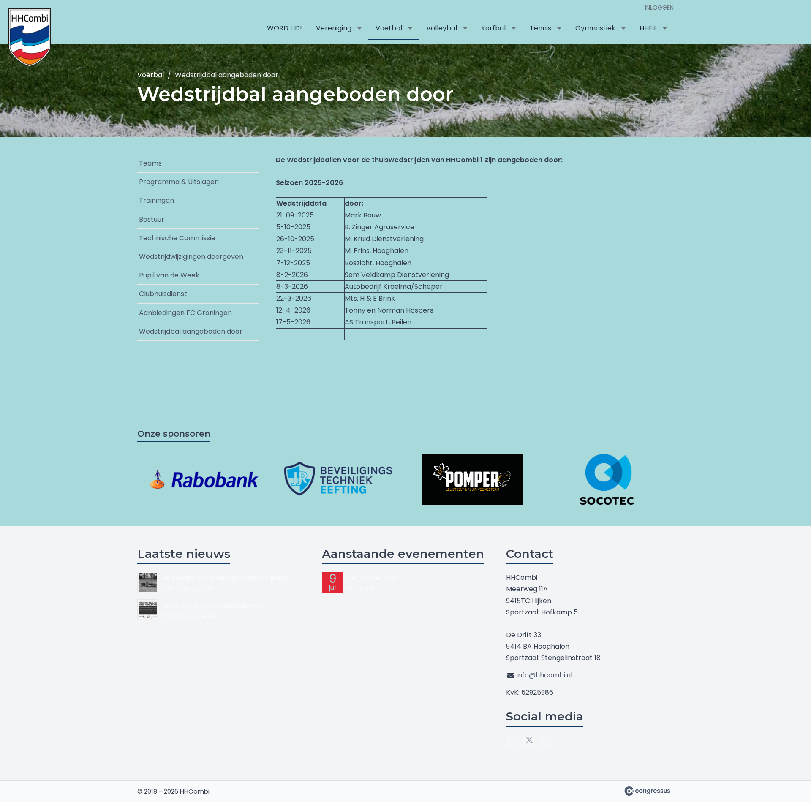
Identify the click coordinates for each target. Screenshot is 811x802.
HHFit (648, 28)
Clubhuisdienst (163, 294)
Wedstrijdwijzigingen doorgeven (191, 256)
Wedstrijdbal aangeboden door (190, 331)
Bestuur (151, 219)
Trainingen (156, 200)
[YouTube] (546, 741)
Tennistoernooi (372, 578)
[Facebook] (512, 741)
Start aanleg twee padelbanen (214, 605)
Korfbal (493, 28)
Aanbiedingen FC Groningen (185, 313)
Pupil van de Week (169, 275)
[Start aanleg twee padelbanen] (147, 609)
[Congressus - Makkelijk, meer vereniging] (647, 791)
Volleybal (441, 28)
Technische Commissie (177, 238)
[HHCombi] (29, 37)
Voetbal (389, 28)
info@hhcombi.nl (544, 675)
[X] (529, 741)
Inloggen (659, 7)
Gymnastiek (595, 28)
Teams (150, 163)
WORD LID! (284, 28)
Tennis (540, 28)
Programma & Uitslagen (179, 182)
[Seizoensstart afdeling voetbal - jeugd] (147, 582)
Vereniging (333, 28)
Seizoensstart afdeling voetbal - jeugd (225, 578)
